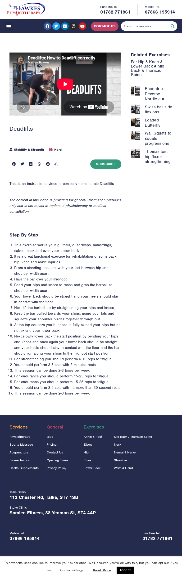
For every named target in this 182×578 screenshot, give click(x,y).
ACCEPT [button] (125, 570)
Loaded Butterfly (152, 122)
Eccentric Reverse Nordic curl (155, 93)
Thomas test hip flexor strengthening (158, 156)
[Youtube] (82, 26)
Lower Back (142, 66)
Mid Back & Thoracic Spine (147, 70)
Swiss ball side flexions (158, 109)
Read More (102, 570)
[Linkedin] (65, 26)
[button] (9, 26)
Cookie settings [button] (71, 570)
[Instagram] (73, 26)
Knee (154, 61)
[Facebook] (47, 26)
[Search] (172, 26)
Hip (141, 61)
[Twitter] (56, 26)
